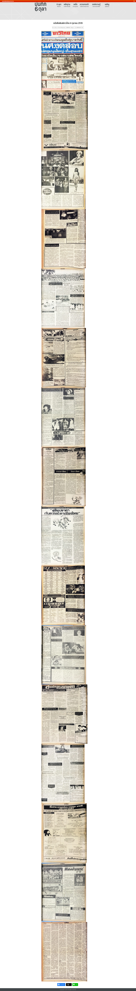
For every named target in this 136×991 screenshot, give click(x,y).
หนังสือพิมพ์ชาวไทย (79, 27)
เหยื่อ (75, 4)
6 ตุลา (59, 4)
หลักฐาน (67, 4)
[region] (68, 10)
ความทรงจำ (84, 4)
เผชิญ (107, 4)
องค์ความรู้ (96, 4)
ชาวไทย (55, 27)
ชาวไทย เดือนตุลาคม (61, 27)
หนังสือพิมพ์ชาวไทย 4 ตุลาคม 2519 (68, 23)
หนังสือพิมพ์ (68, 27)
